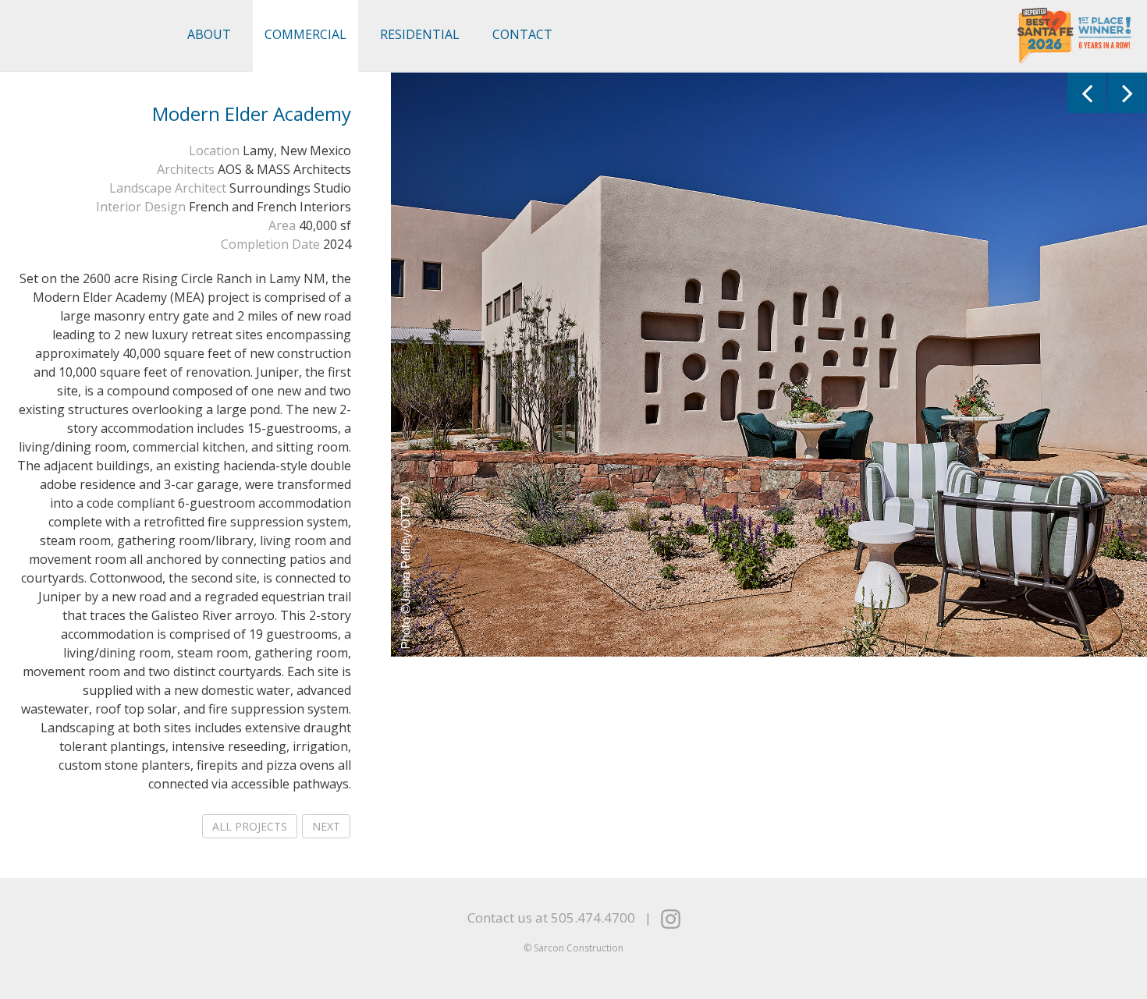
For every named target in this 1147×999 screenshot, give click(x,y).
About (209, 34)
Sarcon (87, 35)
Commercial (305, 34)
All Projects (249, 826)
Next (326, 826)
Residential (420, 34)
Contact (522, 34)
